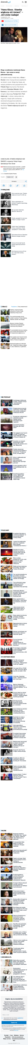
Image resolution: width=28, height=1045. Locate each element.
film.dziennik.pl (9, 5)
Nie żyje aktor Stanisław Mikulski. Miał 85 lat (18, 210)
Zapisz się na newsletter (10, 25)
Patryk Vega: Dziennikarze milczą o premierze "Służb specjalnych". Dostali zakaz (18, 228)
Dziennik (2, 5)
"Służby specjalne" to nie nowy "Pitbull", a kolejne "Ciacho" (19, 219)
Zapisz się (14, 1022)
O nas (11, 1035)
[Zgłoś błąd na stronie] (24, 185)
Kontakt (6, 1035)
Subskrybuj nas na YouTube (11, 21)
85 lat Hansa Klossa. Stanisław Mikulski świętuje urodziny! (19, 235)
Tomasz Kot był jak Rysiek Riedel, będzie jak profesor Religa (18, 244)
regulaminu (20, 1018)
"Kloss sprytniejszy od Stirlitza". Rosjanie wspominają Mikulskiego (19, 203)
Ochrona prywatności (17, 1037)
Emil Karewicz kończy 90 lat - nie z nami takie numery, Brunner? (19, 253)
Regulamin (8, 1037)
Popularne (14, 306)
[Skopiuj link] (17, 185)
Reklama (16, 1035)
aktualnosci (17, 5)
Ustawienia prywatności (18, 1038)
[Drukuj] (11, 185)
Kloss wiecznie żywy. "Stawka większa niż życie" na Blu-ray (19, 194)
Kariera (22, 1035)
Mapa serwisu (7, 1038)
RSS (14, 1040)
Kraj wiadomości (22, 306)
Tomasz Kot (9, 177)
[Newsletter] (4, 185)
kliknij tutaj (16, 1030)
